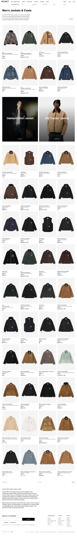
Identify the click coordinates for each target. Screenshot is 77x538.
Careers (59, 523)
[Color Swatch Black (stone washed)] (59, 90)
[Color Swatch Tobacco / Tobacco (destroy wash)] (5, 409)
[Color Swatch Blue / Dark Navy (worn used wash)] (4, 242)
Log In (69, 1)
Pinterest (68, 524)
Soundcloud (69, 526)
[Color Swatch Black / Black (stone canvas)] (24, 57)
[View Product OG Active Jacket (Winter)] (2, 58)
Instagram (68, 517)
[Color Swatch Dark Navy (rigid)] (23, 175)
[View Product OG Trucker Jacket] (2, 309)
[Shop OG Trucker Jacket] (57, 119)
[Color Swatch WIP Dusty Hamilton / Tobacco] (6, 275)
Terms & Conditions (17, 524)
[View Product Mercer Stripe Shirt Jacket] (21, 441)
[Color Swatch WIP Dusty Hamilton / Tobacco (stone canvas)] (4, 309)
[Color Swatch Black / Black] (40, 56)
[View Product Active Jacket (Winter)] (2, 209)
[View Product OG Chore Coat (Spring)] (39, 442)
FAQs (49, 523)
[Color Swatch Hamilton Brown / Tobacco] (4, 375)
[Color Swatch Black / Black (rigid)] (23, 57)
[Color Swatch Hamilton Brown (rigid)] (24, 175)
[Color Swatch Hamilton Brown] (5, 58)
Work (23, 4)
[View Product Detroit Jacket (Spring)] (58, 175)
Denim (54, 4)
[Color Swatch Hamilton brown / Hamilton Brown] (43, 375)
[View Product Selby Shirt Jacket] (39, 342)
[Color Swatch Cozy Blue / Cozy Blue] (40, 375)
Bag (74, 1)
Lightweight (34, 4)
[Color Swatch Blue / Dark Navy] (4, 90)
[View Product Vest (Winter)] (21, 175)
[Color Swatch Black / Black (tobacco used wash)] (59, 56)
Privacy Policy (32, 524)
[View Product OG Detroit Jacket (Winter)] (21, 57)
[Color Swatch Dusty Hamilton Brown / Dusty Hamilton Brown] (42, 375)
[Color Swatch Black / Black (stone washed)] (40, 175)
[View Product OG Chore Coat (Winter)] (21, 242)
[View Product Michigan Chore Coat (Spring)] (39, 407)
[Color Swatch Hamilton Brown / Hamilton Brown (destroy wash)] (26, 57)
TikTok (68, 523)
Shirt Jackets (45, 4)
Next (73, 482)
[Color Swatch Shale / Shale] (6, 442)
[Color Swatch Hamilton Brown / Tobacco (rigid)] (43, 90)
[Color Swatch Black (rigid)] (22, 175)
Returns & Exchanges (52, 520)
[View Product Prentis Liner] (39, 56)
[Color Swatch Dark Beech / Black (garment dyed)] (4, 475)
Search (65, 1)
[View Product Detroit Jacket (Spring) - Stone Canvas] (39, 375)
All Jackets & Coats (15, 4)
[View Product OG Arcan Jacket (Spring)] (2, 409)
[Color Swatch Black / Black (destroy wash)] (22, 57)
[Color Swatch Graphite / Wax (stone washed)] (22, 441)
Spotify (68, 519)
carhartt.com (60, 524)
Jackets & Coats (17, 1)
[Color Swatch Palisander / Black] (42, 56)
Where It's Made (61, 520)
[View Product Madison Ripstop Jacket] (2, 475)
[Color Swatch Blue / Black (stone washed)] (60, 56)
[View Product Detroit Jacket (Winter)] (39, 90)
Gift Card (49, 524)
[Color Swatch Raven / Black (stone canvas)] (26, 209)
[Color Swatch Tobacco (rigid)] (43, 242)
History (59, 517)
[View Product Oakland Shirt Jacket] (2, 90)
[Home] (5, 2)
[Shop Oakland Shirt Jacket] (20, 119)
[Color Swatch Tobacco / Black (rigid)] (61, 242)
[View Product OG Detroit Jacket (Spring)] (58, 375)
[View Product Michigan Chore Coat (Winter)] (58, 275)
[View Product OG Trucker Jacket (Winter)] (2, 177)
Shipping (49, 519)
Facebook (68, 520)
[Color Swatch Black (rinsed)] (4, 58)
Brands (59, 519)
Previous (5, 482)
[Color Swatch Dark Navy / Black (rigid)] (42, 90)
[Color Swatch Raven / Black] (43, 56)
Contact (49, 517)
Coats (64, 4)
